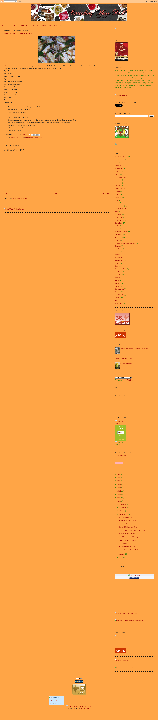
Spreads (117, 286)
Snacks (117, 277)
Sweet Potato (119, 295)
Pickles (117, 254)
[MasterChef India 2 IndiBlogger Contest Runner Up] (121, 60)
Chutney (117, 183)
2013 (119, 487)
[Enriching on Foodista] (79, 706)
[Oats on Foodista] (121, 660)
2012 (119, 491)
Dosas (117, 203)
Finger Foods (119, 206)
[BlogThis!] (34, 135)
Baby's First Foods (121, 157)
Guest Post (118, 223)
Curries (117, 191)
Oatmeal (118, 246)
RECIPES (23, 25)
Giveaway (118, 214)
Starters (117, 292)
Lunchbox (118, 234)
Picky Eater (119, 257)
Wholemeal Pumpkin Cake (128, 520)
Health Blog (57, 703)
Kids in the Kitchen (121, 231)
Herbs (117, 226)
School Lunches (120, 269)
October (122, 511)
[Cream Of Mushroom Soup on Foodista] (129, 620)
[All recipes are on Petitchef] (120, 337)
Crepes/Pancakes (120, 188)
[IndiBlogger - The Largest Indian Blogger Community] (79, 695)
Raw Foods (118, 260)
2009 (119, 501)
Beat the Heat (119, 160)
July (121, 557)
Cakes (117, 174)
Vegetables (38, 137)
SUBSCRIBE (46, 25)
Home (57, 193)
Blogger (85, 709)
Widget (124, 455)
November (123, 507)
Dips (116, 200)
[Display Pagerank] (79, 679)
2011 (119, 494)
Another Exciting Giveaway (123, 358)
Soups (117, 280)
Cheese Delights (17, 137)
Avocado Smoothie (126, 363)
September (123, 514)
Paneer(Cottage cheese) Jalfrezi (129, 550)
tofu (116, 300)
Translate (130, 380)
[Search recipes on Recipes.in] (121, 95)
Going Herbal (119, 220)
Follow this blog (134, 577)
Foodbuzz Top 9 (120, 208)
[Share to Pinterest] (39, 135)
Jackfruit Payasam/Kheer (127, 546)
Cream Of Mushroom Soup (128, 527)
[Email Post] (29, 135)
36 (119, 318)
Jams (116, 229)
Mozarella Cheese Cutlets (127, 533)
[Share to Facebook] (37, 135)
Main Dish (118, 237)
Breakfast (118, 165)
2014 (119, 484)
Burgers (117, 171)
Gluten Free (119, 217)
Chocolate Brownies (125, 517)
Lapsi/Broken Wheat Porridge (129, 537)
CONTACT (34, 25)
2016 (119, 477)
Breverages (118, 168)
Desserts (118, 197)
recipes (123, 439)
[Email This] (32, 135)
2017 (119, 474)
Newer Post (8, 193)
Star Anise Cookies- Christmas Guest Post (134, 348)
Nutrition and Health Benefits (125, 243)
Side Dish (29, 137)
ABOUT (13, 25)
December (123, 504)
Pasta (116, 252)
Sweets (117, 297)
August (122, 554)
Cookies (117, 185)
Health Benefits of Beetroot (128, 540)
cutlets (117, 194)
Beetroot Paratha (124, 543)
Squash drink (119, 289)
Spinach (117, 283)
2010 (119, 498)
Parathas (118, 249)
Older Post (105, 193)
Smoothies (118, 275)
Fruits (117, 211)
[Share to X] (35, 135)
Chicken (117, 180)
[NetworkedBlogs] (134, 575)
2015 (119, 481)
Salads (117, 263)
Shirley (121, 435)
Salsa (116, 266)
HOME (4, 25)
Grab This (119, 455)
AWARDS (57, 25)
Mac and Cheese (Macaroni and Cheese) (132, 530)
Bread (117, 162)
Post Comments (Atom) (21, 198)
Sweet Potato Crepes (126, 524)
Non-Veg (118, 240)
